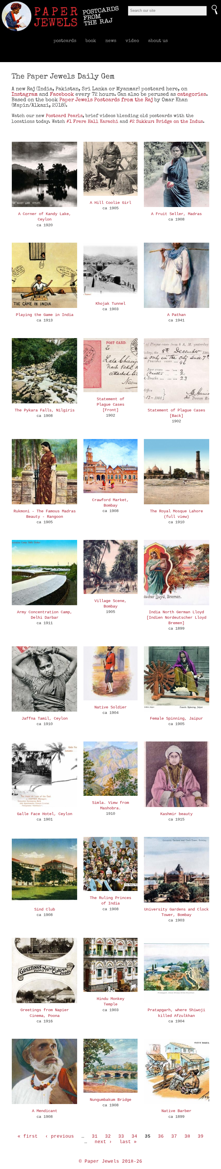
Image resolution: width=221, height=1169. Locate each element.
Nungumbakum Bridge (110, 1099)
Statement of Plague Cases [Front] (110, 404)
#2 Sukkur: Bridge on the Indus (166, 121)
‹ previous (59, 1136)
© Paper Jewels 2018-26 (110, 1161)
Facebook (62, 94)
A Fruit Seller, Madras (176, 214)
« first (28, 1136)
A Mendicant (44, 1111)
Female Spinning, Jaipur (176, 718)
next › (103, 1142)
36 (161, 1136)
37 (174, 1136)
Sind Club (44, 909)
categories (191, 94)
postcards (65, 40)
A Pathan (176, 315)
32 (108, 1136)
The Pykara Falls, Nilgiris (45, 410)
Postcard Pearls (64, 115)
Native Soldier (110, 707)
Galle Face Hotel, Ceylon (44, 814)
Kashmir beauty (176, 814)
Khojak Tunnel (110, 303)
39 (200, 1136)
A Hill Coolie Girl (110, 202)
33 (121, 1136)
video (132, 40)
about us (158, 40)
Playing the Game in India (44, 315)
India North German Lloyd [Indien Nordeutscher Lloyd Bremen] (176, 617)
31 (95, 1136)
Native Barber (176, 1111)
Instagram (25, 94)
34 (134, 1136)
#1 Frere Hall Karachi (92, 121)
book (90, 40)
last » (128, 1142)
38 (187, 1136)
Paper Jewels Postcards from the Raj (106, 99)
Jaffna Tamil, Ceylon (45, 718)
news (110, 40)
